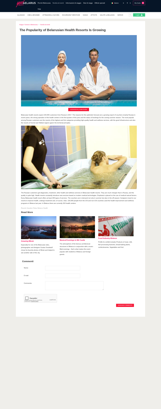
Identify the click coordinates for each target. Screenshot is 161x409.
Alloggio (21, 15)
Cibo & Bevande (33, 15)
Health (45, 208)
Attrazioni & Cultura (50, 15)
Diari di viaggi (88, 3)
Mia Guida (137, 3)
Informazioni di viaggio (73, 3)
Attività (94, 15)
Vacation (30, 208)
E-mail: (26, 275)
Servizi (120, 15)
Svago (85, 15)
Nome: (26, 268)
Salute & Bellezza (107, 15)
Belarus (40, 208)
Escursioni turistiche (71, 15)
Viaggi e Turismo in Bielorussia (28, 24)
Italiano (116, 3)
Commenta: (28, 283)
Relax (35, 208)
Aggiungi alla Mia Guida (78, 109)
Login (138, 15)
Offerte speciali (100, 3)
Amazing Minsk (27, 241)
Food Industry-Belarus (107, 238)
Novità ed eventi (58, 3)
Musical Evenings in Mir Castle (72, 240)
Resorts (23, 208)
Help (39, 9)
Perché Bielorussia (44, 3)
